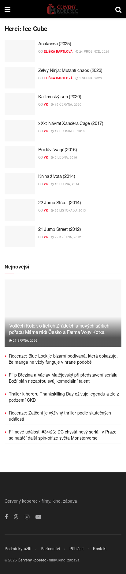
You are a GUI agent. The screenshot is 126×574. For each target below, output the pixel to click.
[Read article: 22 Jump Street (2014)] (20, 210)
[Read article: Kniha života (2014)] (20, 184)
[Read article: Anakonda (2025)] (20, 51)
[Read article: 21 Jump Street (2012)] (20, 237)
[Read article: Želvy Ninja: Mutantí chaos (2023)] (20, 78)
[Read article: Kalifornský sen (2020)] (20, 104)
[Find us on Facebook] (6, 517)
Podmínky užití (18, 548)
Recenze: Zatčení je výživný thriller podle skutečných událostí (60, 416)
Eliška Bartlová (58, 51)
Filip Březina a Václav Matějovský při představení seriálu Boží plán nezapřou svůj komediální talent (63, 378)
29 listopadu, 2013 (70, 210)
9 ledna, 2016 (65, 157)
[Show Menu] (7, 9)
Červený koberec (32, 559)
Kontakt (100, 548)
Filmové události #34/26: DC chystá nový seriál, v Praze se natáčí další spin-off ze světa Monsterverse (63, 435)
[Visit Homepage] (63, 9)
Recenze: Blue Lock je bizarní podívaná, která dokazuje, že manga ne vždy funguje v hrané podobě (63, 359)
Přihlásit (76, 548)
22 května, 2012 (67, 237)
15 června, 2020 (67, 104)
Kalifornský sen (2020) (59, 96)
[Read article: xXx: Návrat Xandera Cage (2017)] (20, 131)
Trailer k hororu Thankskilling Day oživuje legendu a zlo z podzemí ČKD (64, 397)
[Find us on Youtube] (38, 517)
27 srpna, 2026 (24, 340)
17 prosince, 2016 (69, 131)
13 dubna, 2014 (66, 184)
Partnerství (50, 548)
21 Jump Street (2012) (59, 229)
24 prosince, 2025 (93, 51)
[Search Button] (118, 9)
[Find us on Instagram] (27, 517)
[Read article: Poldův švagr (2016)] (20, 157)
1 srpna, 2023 (90, 78)
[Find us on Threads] (16, 516)
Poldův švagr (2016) (57, 149)
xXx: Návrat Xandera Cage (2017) (70, 123)
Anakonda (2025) (54, 43)
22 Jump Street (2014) (59, 202)
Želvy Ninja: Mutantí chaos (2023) (70, 70)
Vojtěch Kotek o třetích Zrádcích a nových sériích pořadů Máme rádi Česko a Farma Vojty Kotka (59, 329)
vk (46, 104)
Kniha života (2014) (56, 176)
